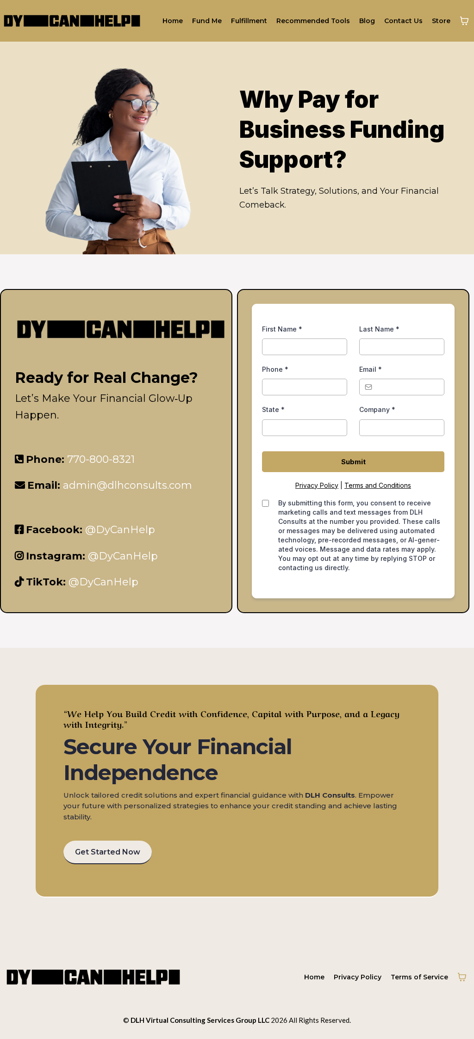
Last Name (379, 329)
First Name (282, 329)
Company (377, 409)
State (273, 409)
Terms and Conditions (377, 485)
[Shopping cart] (464, 20)
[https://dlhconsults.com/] (72, 20)
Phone (275, 369)
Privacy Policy (316, 485)
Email (370, 369)
